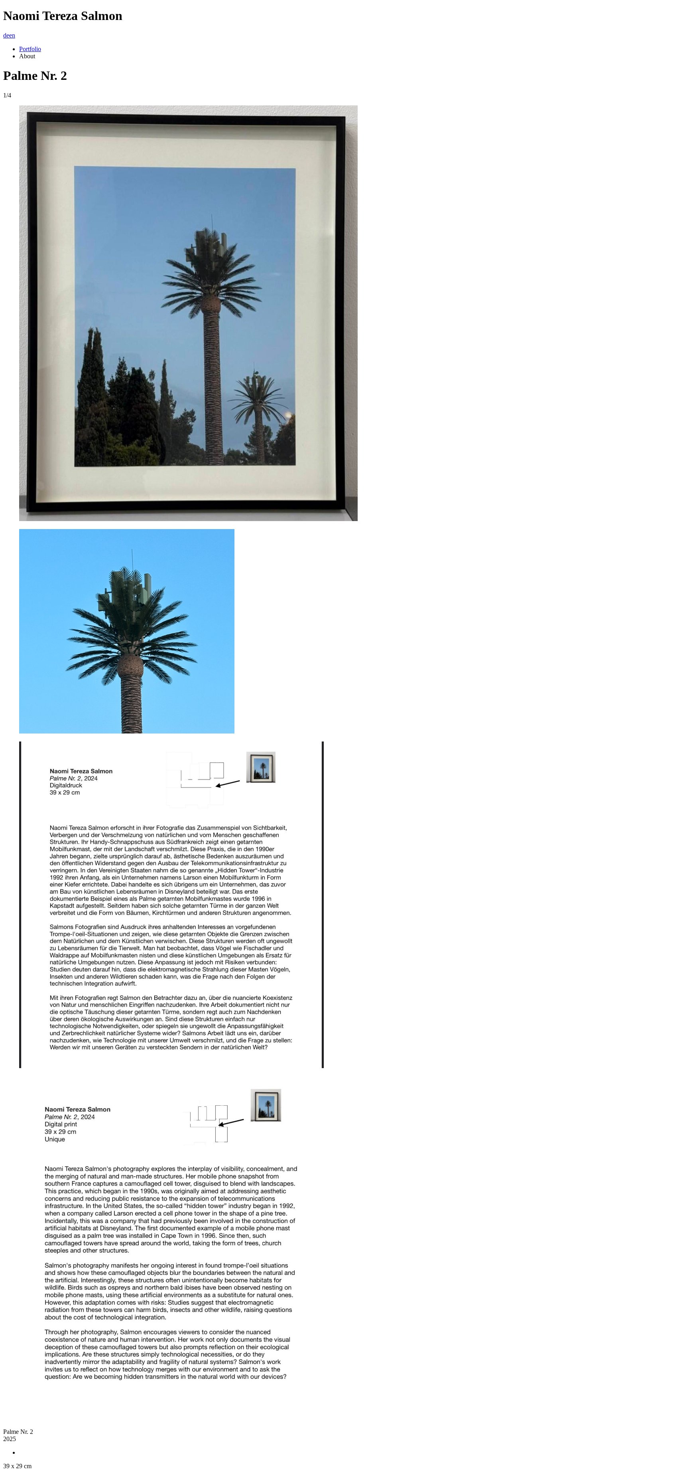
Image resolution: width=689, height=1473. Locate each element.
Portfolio (30, 49)
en (12, 35)
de (6, 35)
